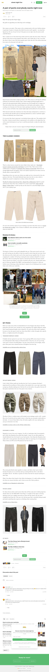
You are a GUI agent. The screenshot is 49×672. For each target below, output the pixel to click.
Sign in (45, 2)
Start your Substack (22, 668)
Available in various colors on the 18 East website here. (16, 425)
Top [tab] (4, 619)
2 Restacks (17, 563)
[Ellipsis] (46, 587)
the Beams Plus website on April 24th (26, 169)
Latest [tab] (7, 619)
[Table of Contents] (1, 336)
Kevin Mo (7, 587)
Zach (6, 599)
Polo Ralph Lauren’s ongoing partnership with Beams (22, 166)
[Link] (1, 136)
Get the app (29, 668)
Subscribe (39, 2)
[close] (36, 626)
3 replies (8, 595)
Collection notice (31, 666)
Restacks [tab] (10, 576)
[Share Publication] (34, 2)
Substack (19, 670)
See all (5, 650)
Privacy (24, 666)
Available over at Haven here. (10, 502)
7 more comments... (7, 613)
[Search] (31, 2)
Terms (27, 666)
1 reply (8, 607)
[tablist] (8, 576)
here (19, 19)
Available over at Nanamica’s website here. (13, 483)
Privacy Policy (33, 643)
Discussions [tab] (12, 619)
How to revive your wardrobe (11, 622)
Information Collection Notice (24, 643)
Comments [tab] (5, 576)
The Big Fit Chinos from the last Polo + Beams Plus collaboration (19, 182)
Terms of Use (30, 642)
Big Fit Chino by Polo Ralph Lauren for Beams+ (24, 222)
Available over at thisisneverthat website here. (14, 347)
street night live (9, 12)
